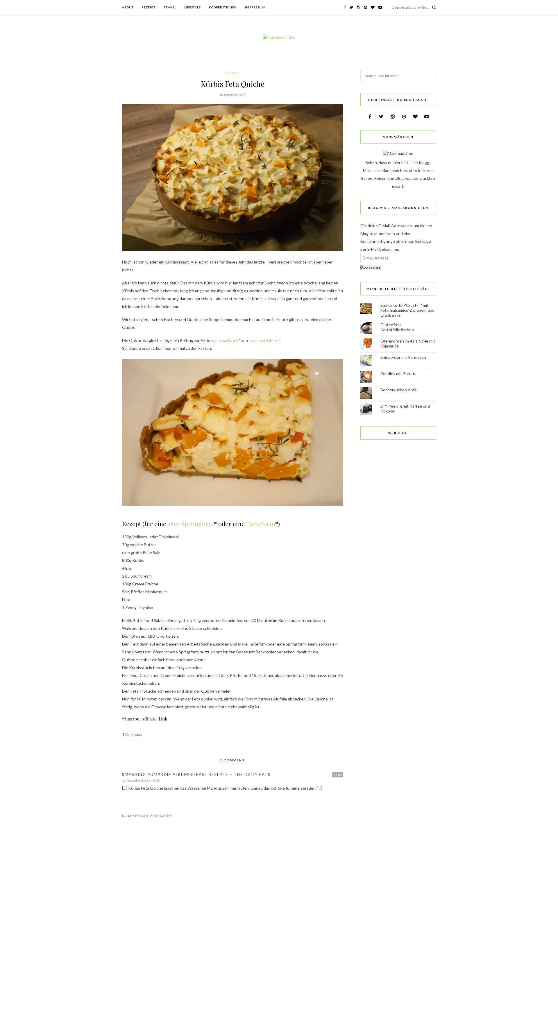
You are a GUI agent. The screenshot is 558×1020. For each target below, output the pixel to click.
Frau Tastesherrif (264, 340)
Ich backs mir (227, 340)
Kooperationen (223, 7)
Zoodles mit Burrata (398, 373)
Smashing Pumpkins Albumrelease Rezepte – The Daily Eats (196, 774)
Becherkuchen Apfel (399, 389)
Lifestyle (192, 7)
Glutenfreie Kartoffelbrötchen (397, 327)
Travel (170, 7)
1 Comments (132, 734)
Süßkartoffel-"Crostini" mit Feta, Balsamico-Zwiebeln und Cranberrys (407, 310)
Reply (337, 774)
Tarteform (260, 523)
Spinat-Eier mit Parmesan (403, 357)
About (127, 7)
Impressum (255, 7)
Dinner (232, 72)
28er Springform (191, 523)
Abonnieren (370, 267)
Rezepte (149, 7)
